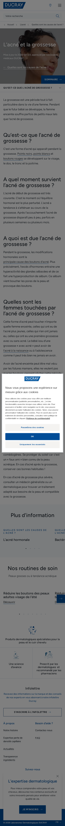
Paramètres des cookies (32, 427)
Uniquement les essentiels (32, 444)
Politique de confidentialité (38, 418)
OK (32, 436)
